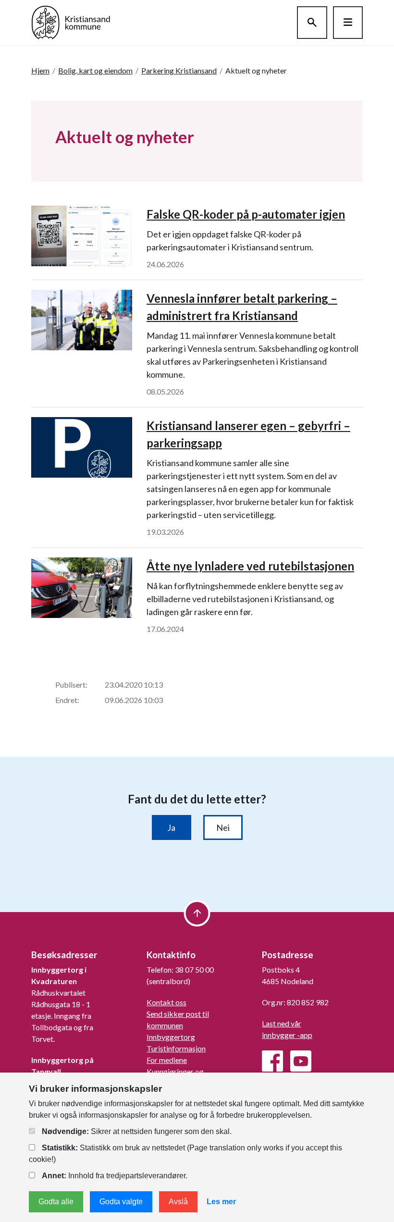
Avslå (178, 1201)
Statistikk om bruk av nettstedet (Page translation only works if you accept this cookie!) (185, 1153)
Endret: (67, 699)
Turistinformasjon (176, 1048)
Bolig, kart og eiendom (95, 70)
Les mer (221, 1201)
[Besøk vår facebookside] (272, 1061)
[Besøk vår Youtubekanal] (300, 1061)
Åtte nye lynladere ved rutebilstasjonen (250, 566)
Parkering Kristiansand (179, 70)
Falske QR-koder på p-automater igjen (246, 214)
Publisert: (71, 684)
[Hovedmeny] (348, 22)
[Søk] (312, 22)
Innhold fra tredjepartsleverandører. (114, 1176)
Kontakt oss (166, 1002)
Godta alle (56, 1201)
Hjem (40, 70)
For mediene (167, 1059)
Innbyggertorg (171, 1036)
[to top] (197, 913)
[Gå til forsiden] (71, 21)
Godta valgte (121, 1201)
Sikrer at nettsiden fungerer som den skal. (137, 1131)
